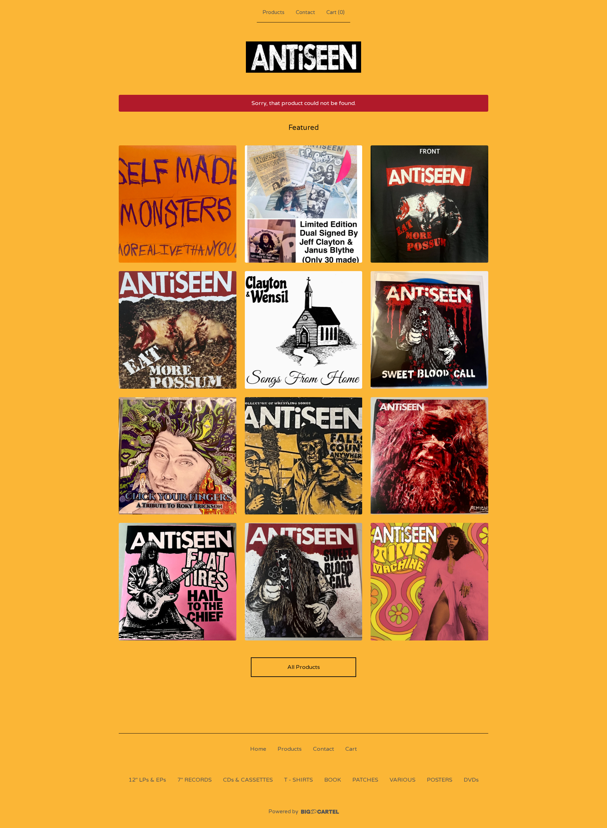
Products (273, 12)
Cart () (335, 12)
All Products (303, 667)
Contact (305, 12)
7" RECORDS (194, 779)
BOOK (332, 779)
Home (258, 749)
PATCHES (365, 779)
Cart (351, 749)
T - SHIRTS (298, 779)
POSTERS (439, 779)
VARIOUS (403, 779)
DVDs (471, 779)
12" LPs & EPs (147, 779)
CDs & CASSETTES (248, 779)
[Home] (303, 57)
